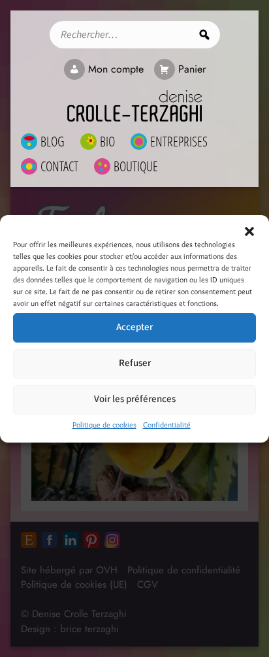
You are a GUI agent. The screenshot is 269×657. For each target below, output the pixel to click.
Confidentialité (167, 425)
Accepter (134, 327)
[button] (249, 231)
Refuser (135, 363)
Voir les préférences (135, 399)
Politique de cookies (104, 425)
